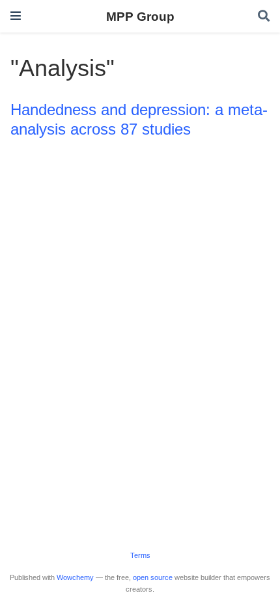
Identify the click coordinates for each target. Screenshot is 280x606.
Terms (140, 555)
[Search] (264, 16)
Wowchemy (75, 577)
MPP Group (140, 16)
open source (153, 577)
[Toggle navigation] (15, 16)
